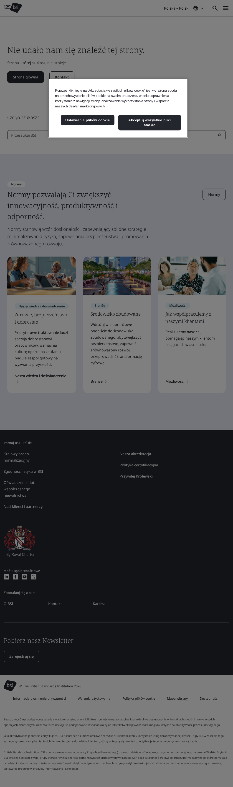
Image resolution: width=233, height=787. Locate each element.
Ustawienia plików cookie (87, 120)
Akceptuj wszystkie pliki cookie (149, 122)
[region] (118, 108)
